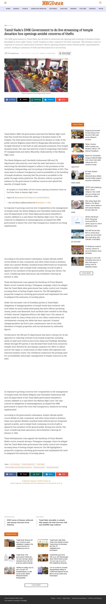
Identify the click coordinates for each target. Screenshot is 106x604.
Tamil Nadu (51, 53)
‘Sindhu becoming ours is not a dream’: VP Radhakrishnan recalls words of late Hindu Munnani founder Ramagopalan (24, 573)
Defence (92, 9)
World (25, 9)
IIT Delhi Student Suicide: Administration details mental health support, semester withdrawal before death (86, 177)
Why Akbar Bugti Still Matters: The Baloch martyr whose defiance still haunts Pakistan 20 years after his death (86, 207)
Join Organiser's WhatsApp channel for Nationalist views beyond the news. (36, 483)
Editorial (53, 9)
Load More (36, 585)
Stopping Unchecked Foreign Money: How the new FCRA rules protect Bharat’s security (92, 135)
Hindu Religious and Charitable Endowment (18, 467)
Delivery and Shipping (95, 598)
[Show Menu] (5, 3)
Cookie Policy (66, 598)
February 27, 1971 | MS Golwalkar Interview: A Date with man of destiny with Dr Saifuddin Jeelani (93, 262)
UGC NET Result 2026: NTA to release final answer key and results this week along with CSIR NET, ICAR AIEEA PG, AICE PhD (86, 236)
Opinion (73, 9)
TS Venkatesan (13, 53)
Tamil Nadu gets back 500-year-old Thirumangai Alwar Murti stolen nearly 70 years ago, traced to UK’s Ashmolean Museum (59, 559)
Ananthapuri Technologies (20, 601)
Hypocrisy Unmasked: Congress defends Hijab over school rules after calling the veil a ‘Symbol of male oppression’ (86, 161)
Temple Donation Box (28, 464)
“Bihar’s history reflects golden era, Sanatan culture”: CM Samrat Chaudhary (92, 147)
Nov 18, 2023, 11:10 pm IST (30, 54)
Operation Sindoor (38, 9)
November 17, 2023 (43, 202)
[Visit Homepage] (52, 3)
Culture (83, 9)
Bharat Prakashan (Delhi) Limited (14, 598)
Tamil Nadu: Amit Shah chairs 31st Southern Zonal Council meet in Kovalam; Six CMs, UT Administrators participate (59, 545)
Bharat (16, 9)
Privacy (53, 598)
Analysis (63, 9)
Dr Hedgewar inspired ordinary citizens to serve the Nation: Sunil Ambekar (93, 249)
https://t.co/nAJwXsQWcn (38, 197)
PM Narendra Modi (52, 467)
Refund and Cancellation (79, 598)
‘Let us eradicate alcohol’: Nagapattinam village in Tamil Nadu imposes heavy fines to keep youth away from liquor (59, 572)
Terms (59, 598)
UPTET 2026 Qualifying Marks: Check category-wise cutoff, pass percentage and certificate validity (93, 192)
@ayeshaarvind (21, 197)
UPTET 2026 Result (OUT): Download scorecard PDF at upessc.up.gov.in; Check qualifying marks (93, 221)
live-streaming (14, 464)
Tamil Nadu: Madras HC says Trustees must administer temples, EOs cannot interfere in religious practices (24, 544)
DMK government (39, 467)
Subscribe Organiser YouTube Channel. (36, 481)
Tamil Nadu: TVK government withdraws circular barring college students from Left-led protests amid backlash (24, 559)
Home (8, 9)
